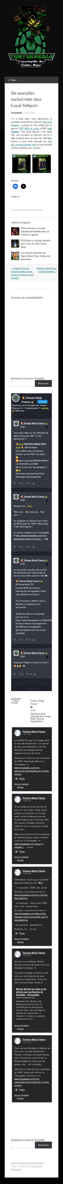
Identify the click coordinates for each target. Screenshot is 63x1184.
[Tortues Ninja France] (17, 701)
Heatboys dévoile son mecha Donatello (47, 270)
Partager (20, 787)
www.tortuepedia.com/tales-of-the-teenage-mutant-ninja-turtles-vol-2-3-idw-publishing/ (31, 917)
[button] (21, 164)
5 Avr (22, 426)
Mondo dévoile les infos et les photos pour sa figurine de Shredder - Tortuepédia (31, 991)
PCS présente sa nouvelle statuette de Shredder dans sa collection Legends (35, 231)
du (29, 128)
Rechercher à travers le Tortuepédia (27, 378)
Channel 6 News (34, 209)
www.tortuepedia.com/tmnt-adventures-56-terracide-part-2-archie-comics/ (31, 771)
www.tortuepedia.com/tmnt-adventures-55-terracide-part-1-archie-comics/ (31, 1082)
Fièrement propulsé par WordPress (27, 1162)
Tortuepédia (16, 112)
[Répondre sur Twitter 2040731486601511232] (15, 674)
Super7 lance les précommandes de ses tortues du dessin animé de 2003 (22, 273)
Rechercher (43, 383)
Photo (22, 778)
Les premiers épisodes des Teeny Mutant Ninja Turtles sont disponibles (36, 256)
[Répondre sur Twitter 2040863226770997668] (15, 547)
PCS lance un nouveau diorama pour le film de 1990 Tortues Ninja (35, 243)
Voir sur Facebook (21, 784)
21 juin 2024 (28, 112)
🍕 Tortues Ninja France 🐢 (33, 423)
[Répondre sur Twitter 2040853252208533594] (15, 640)
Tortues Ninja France (33, 731)
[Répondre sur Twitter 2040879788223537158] (15, 483)
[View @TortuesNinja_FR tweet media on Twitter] (24, 666)
